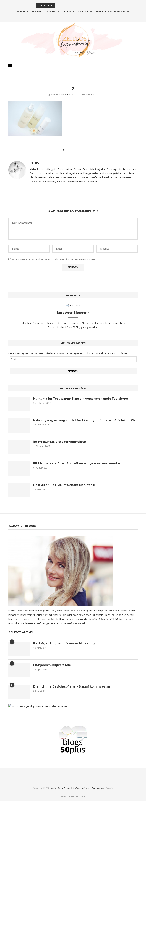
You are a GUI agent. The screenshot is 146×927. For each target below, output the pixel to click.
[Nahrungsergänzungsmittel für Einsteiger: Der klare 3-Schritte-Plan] (19, 425)
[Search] (136, 65)
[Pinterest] (75, 16)
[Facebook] (66, 16)
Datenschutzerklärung (77, 11)
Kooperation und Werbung (113, 11)
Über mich (22, 11)
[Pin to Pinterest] (77, 149)
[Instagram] (71, 16)
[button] (58, 5)
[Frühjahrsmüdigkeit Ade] (19, 670)
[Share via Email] (80, 149)
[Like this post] (66, 149)
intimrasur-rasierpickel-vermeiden (59, 441)
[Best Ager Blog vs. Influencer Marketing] (19, 490)
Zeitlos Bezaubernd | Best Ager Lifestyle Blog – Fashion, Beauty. (82, 788)
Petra (70, 94)
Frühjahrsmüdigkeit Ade (52, 665)
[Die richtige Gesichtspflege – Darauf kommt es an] (19, 692)
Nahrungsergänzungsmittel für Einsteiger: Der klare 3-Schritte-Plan (85, 420)
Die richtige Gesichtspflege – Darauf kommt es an (71, 686)
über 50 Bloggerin (77, 327)
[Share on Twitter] (74, 149)
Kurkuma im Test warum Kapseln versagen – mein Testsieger (80, 398)
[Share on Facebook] (70, 149)
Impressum (52, 11)
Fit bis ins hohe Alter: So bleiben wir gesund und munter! (77, 463)
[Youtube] (80, 16)
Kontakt (37, 11)
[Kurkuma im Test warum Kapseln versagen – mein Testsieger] (19, 404)
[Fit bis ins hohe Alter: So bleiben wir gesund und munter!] (19, 468)
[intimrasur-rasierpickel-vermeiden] (19, 447)
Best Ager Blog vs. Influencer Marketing (64, 485)
